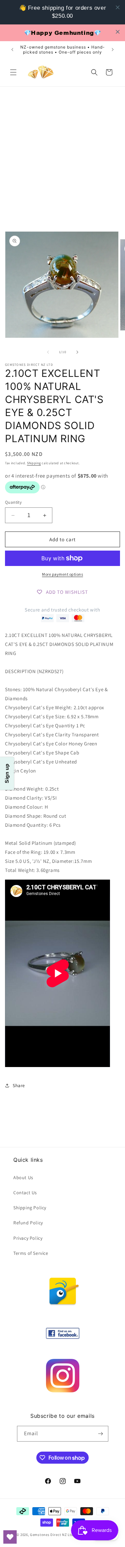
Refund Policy (28, 1223)
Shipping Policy (29, 1208)
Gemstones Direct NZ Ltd (51, 1534)
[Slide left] (48, 352)
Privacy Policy (27, 1238)
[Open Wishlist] (10, 1537)
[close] (118, 7)
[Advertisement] (62, 153)
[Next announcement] (112, 49)
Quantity (13, 502)
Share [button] (19, 1085)
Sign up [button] (7, 773)
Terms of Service (30, 1253)
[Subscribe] (100, 1434)
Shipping (34, 463)
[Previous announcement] (12, 49)
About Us (23, 1177)
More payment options (62, 574)
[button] (13, 72)
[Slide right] (77, 352)
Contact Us (25, 1193)
